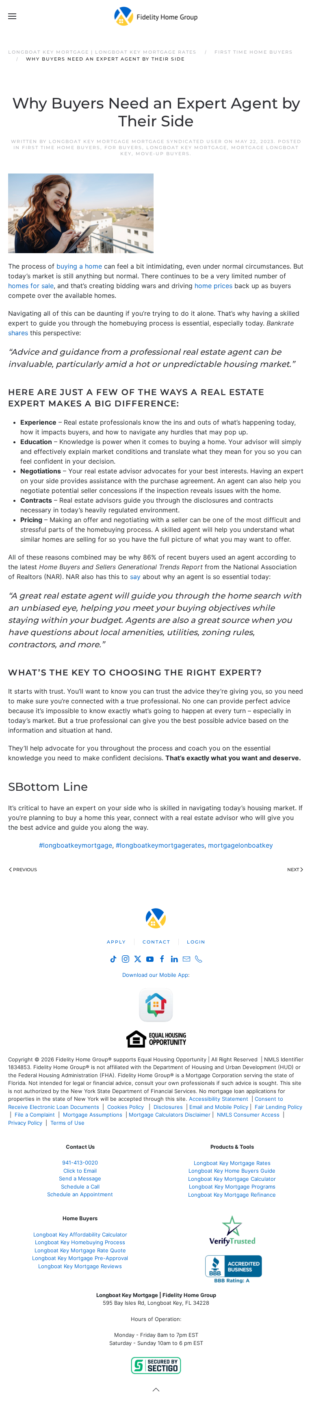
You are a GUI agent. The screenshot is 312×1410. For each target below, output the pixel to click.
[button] (12, 16)
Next (293, 869)
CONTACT (156, 942)
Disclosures (168, 1107)
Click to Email (80, 1170)
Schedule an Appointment (80, 1194)
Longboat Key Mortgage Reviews (80, 1266)
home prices (213, 286)
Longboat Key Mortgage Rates (232, 1163)
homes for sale (31, 286)
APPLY (116, 942)
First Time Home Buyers (61, 147)
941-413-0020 (80, 1162)
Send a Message (80, 1178)
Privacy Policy (25, 1122)
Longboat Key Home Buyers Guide (231, 1170)
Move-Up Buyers (163, 153)
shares (18, 333)
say (135, 577)
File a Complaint (35, 1114)
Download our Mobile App (155, 975)
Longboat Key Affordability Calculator (80, 1234)
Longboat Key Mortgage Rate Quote (80, 1250)
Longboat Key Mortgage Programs (232, 1186)
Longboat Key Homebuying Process (80, 1242)
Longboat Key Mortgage (186, 147)
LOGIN (196, 942)
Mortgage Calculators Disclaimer (169, 1114)
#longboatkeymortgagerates (160, 845)
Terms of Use (68, 1122)
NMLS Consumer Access (248, 1114)
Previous (25, 869)
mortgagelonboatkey (240, 845)
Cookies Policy (126, 1107)
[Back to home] (156, 16)
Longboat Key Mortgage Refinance (232, 1194)
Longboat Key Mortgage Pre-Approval (80, 1258)
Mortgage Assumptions (92, 1114)
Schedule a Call (80, 1186)
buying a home (79, 266)
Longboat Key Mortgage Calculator (232, 1179)
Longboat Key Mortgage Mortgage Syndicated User (135, 141)
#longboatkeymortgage (75, 845)
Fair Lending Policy (278, 1107)
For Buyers (123, 147)
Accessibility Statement (218, 1098)
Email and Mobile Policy (218, 1107)
